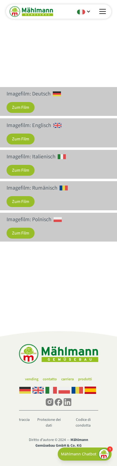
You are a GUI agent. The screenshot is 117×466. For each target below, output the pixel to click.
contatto (50, 379)
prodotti (85, 379)
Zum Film (20, 107)
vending (31, 379)
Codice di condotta (83, 422)
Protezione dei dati (49, 422)
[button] (83, 11)
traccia (24, 419)
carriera (67, 379)
